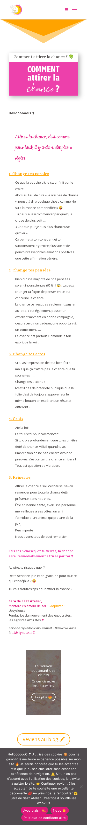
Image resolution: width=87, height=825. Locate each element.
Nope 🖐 (59, 810)
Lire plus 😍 (43, 697)
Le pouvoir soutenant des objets (43, 670)
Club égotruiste (22, 632)
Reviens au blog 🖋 (43, 739)
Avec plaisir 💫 (34, 810)
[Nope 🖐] (81, 786)
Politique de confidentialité (45, 818)
